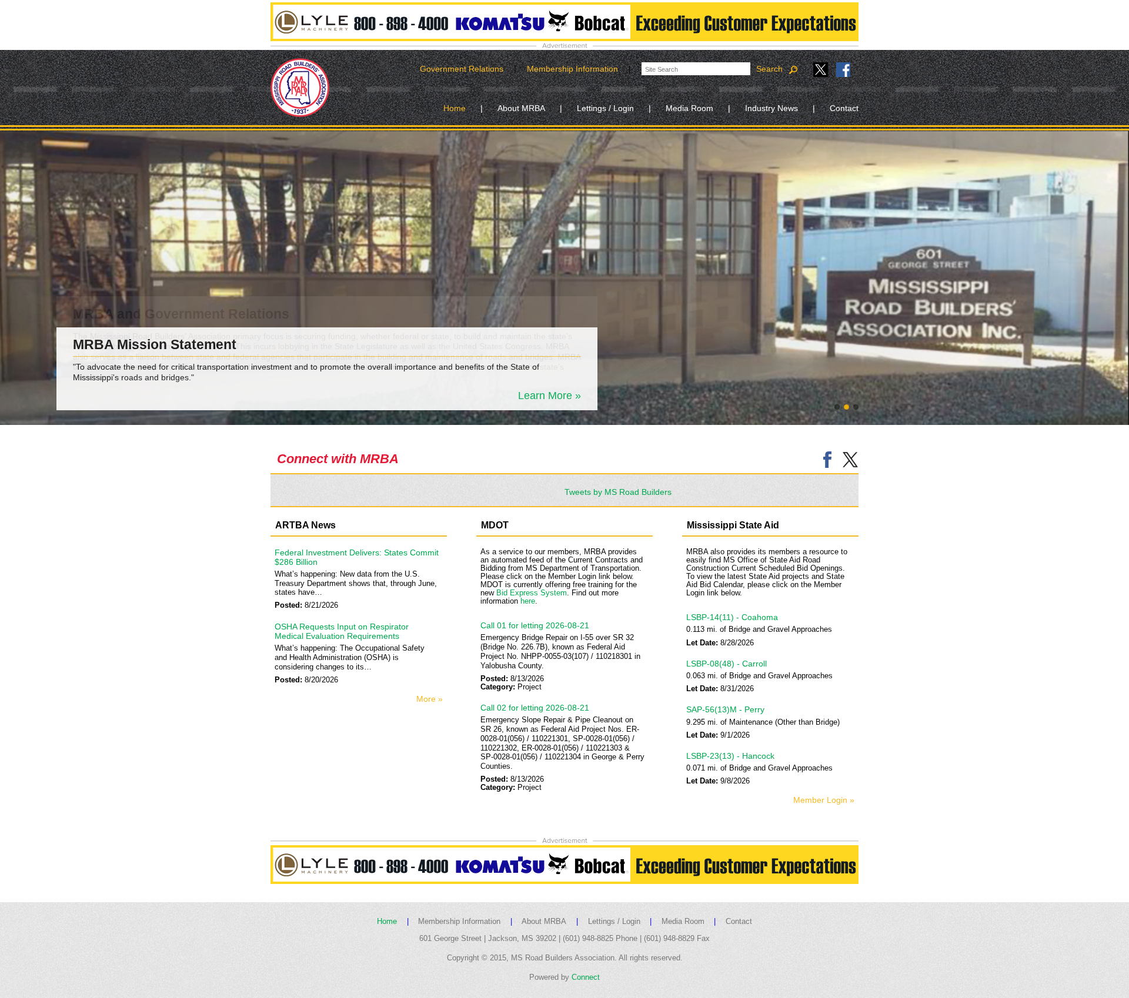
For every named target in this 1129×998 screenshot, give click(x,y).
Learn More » (549, 395)
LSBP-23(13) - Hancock (730, 756)
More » (429, 699)
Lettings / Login (605, 108)
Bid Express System (531, 593)
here (527, 601)
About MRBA (521, 108)
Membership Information (572, 68)
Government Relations (461, 68)
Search (770, 68)
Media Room (689, 108)
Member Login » (823, 800)
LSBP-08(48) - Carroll (726, 663)
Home (454, 108)
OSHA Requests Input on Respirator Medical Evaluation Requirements (342, 631)
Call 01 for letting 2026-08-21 (534, 625)
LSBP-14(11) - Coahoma (732, 617)
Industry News (771, 108)
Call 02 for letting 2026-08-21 (534, 707)
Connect (586, 977)
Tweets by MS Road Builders (618, 492)
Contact (844, 108)
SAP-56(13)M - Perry (725, 709)
